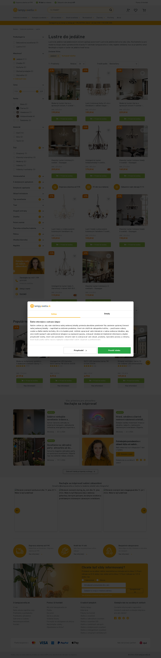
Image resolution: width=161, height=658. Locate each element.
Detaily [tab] (107, 314)
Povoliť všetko (114, 350)
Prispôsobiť (79, 350)
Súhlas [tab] (54, 314)
